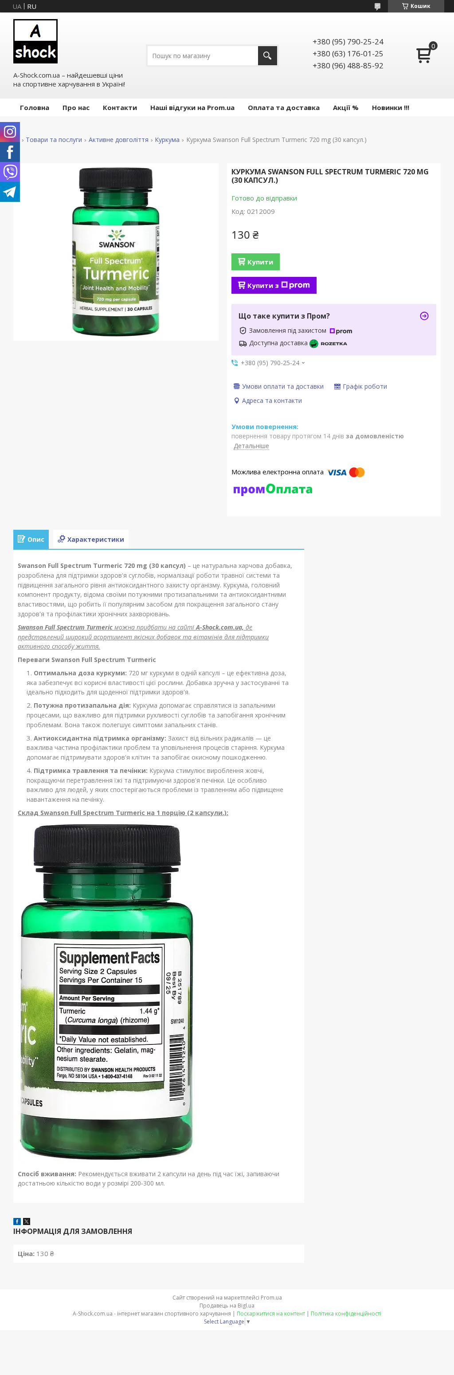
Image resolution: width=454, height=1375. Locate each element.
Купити (260, 261)
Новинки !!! (390, 107)
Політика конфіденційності (346, 1313)
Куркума (167, 140)
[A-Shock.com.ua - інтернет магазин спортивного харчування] (35, 41)
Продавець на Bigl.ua (227, 1305)
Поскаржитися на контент (271, 1313)
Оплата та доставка (284, 107)
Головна (34, 107)
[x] (26, 1222)
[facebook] (17, 1222)
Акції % (346, 107)
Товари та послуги (54, 140)
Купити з (263, 285)
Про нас (76, 107)
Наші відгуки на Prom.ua (192, 107)
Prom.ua (271, 1297)
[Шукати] (267, 55)
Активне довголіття (119, 140)
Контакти (120, 107)
